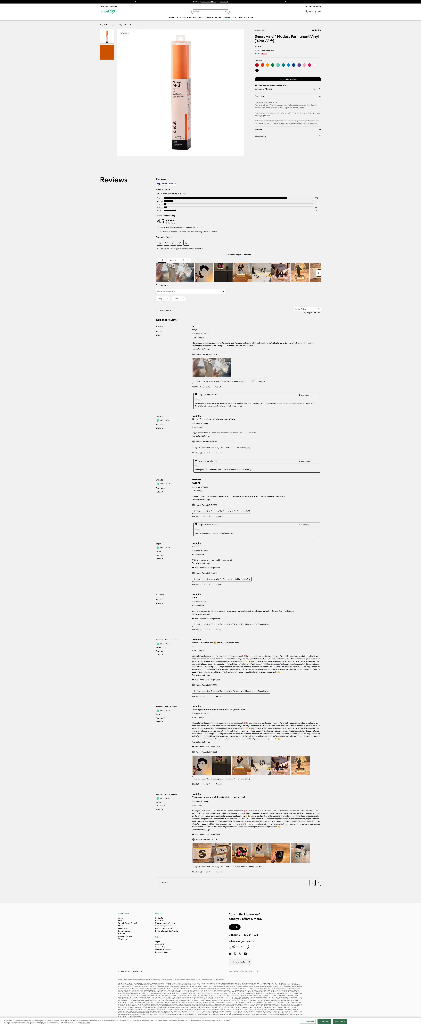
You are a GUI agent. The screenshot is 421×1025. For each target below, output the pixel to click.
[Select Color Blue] (294, 65)
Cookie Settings (161, 952)
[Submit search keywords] (226, 11)
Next (285, 2)
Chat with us (241, 946)
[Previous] (122, 93)
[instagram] (235, 954)
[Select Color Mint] (278, 65)
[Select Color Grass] (273, 65)
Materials (108, 25)
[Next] (239, 93)
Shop (101, 25)
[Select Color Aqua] (283, 65)
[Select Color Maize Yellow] (267, 65)
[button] (309, 11)
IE (306, 6)
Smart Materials (130, 25)
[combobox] (210, 11)
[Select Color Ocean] (288, 65)
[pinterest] (240, 954)
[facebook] (230, 954)
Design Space (104, 6)
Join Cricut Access (246, 17)
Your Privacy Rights (307, 1021)
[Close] (417, 1021)
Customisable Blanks (208, 2)
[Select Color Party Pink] (309, 65)
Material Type (118, 25)
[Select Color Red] (257, 65)
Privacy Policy (85, 1023)
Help (310, 6)
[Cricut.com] (108, 11)
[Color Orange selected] (262, 65)
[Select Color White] (315, 65)
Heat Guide (113, 6)
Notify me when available (288, 79)
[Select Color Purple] (299, 65)
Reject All (324, 1021)
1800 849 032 (250, 934)
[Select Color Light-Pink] (304, 65)
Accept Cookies (339, 1021)
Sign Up (235, 927)
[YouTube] (245, 954)
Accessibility (317, 6)
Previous (135, 2)
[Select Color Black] (257, 70)
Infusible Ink (224, 2)
